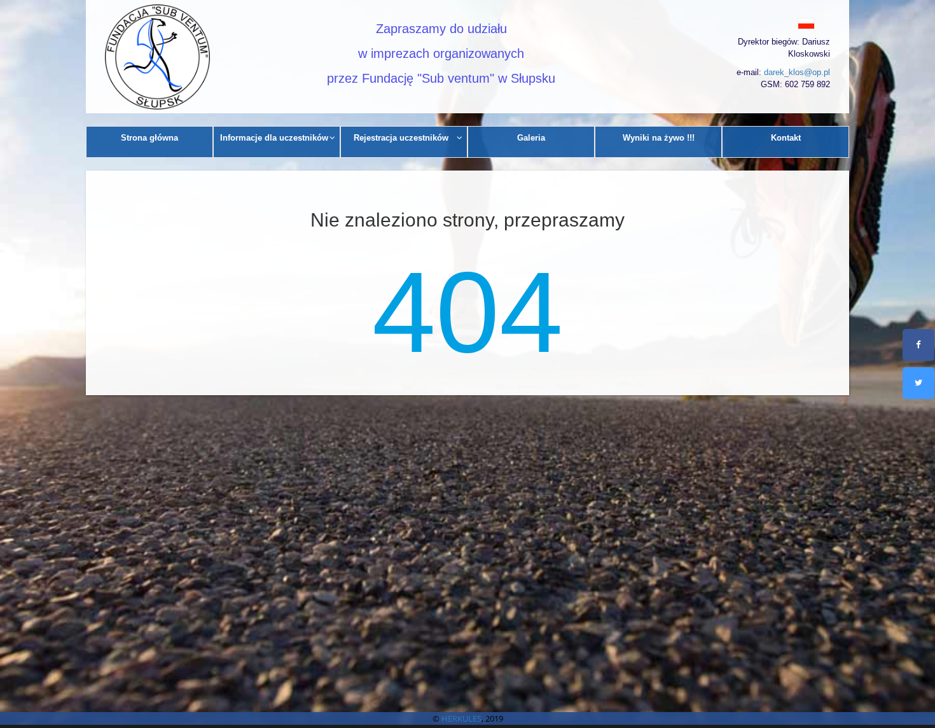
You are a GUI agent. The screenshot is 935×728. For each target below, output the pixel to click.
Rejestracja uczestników (401, 138)
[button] (777, 23)
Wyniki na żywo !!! (659, 138)
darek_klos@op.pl (797, 72)
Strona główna (149, 138)
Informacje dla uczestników (274, 138)
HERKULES (461, 718)
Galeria (531, 138)
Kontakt (786, 138)
